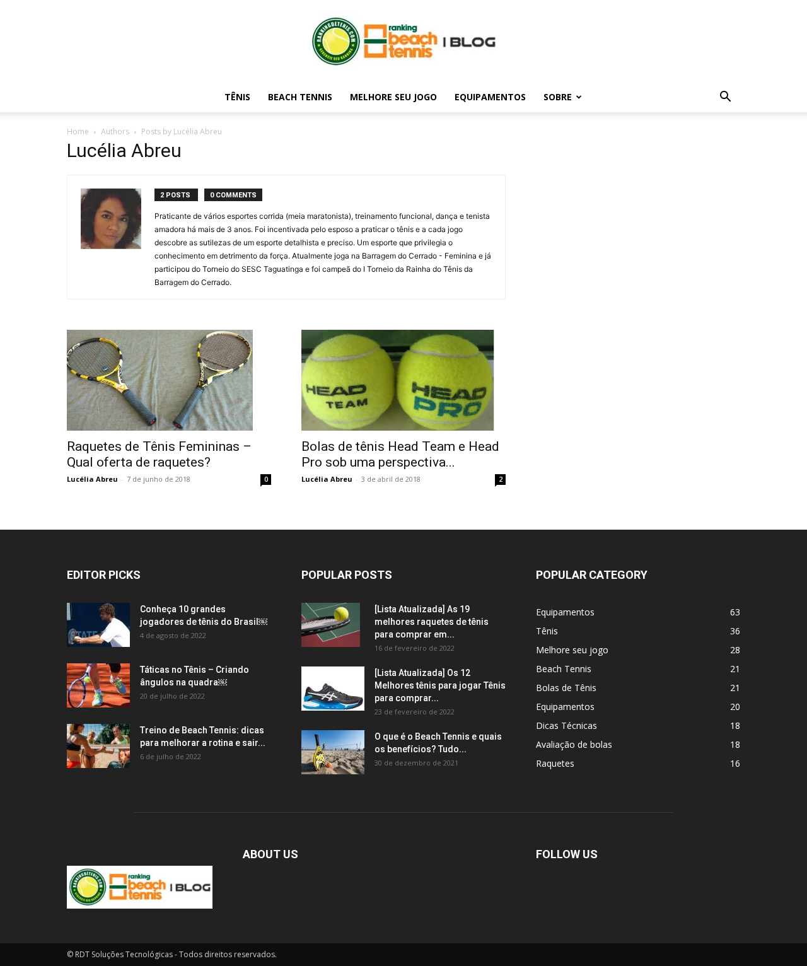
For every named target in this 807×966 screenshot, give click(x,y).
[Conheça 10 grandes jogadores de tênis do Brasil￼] (98, 625)
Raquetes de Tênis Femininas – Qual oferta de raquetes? (159, 454)
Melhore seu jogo (393, 97)
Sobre (557, 97)
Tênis (237, 97)
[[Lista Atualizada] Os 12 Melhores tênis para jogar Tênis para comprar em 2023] (332, 688)
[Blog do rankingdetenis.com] (403, 41)
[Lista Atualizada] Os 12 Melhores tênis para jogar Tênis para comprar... (440, 685)
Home (78, 131)
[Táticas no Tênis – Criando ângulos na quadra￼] (98, 685)
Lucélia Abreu (92, 479)
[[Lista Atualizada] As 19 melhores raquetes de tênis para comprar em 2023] (330, 625)
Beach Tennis (300, 97)
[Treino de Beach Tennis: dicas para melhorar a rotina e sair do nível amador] (98, 746)
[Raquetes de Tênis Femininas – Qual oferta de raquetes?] (169, 380)
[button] (725, 98)
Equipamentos (490, 97)
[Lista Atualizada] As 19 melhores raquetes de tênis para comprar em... (431, 621)
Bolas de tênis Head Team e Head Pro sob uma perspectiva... (400, 454)
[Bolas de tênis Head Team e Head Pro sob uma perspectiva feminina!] (403, 380)
